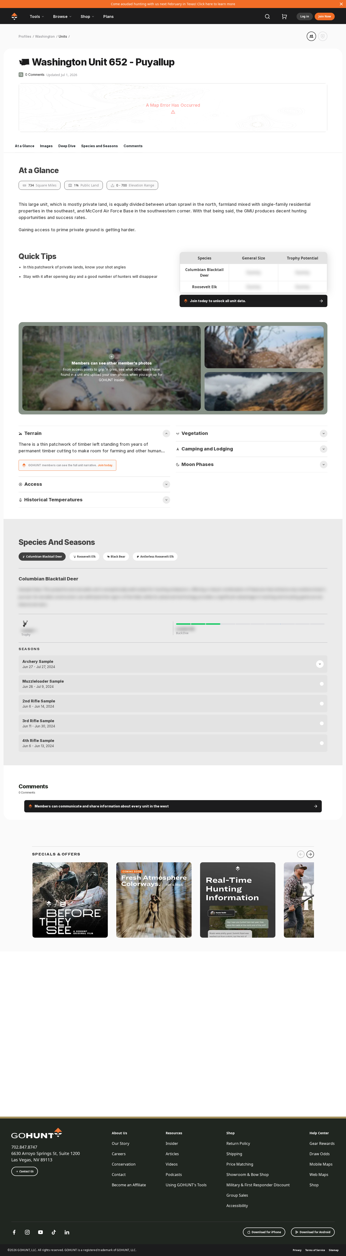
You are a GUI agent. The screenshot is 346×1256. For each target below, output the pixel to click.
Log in (304, 16)
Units (63, 36)
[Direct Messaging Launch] (237, 1186)
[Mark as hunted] (322, 36)
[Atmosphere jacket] (154, 1186)
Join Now (324, 16)
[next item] (310, 1141)
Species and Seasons (99, 146)
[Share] (311, 36)
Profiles (25, 36)
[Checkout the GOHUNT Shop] (284, 16)
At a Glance (24, 146)
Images (46, 146)
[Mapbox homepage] (30, 128)
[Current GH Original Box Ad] (70, 1186)
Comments (133, 146)
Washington (45, 36)
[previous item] (301, 1141)
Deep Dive (67, 146)
